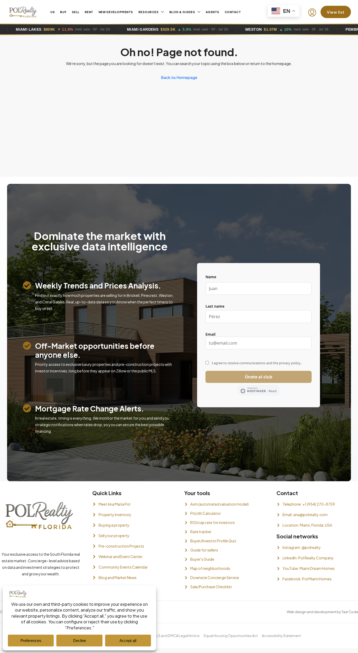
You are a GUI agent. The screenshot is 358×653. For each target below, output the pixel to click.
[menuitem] (312, 12)
